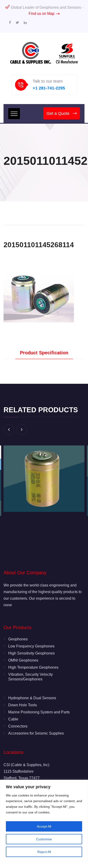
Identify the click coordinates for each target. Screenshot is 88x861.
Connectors (17, 726)
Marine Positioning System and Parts (39, 712)
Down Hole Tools (22, 705)
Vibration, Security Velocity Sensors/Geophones (30, 676)
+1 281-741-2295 (49, 88)
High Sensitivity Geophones (31, 653)
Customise (44, 839)
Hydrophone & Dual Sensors (32, 698)
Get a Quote (57, 113)
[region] (44, 820)
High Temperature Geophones (33, 667)
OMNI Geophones (23, 660)
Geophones (18, 639)
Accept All (44, 826)
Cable (13, 719)
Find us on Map (41, 14)
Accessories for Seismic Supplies (36, 733)
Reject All (44, 852)
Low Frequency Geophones (31, 646)
